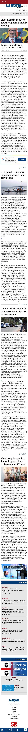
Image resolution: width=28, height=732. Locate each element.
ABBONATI (3, 2)
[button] (14, 571)
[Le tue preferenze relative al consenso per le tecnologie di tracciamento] (25, 729)
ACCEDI (25, 6)
